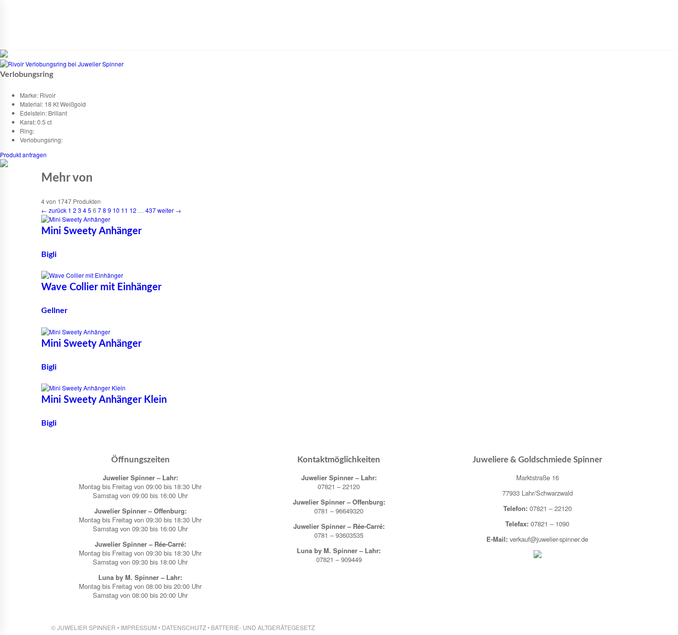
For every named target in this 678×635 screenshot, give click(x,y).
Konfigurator (439, 35)
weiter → (169, 210)
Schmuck (300, 35)
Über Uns (225, 35)
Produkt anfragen (23, 154)
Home (152, 35)
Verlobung (345, 35)
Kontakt (488, 35)
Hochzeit (390, 35)
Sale (520, 35)
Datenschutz (184, 627)
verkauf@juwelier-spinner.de (549, 539)
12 (133, 210)
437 (150, 210)
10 (116, 210)
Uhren (263, 35)
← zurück (54, 210)
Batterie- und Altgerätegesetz (263, 627)
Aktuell (185, 35)
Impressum (139, 627)
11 (124, 210)
